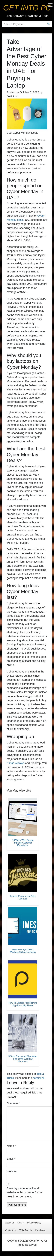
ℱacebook (40, 1230)
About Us (9, 1222)
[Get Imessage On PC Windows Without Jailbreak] (22, 926)
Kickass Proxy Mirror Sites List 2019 (23, 897)
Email (11, 1158)
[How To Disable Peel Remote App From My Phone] (22, 979)
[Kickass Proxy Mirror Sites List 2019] (22, 873)
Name (11, 1145)
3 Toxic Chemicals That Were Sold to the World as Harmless (22, 1059)
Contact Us (10, 1230)
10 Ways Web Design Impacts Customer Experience (22, 843)
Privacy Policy (34, 1222)
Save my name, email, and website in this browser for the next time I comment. (24, 1192)
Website (11, 1171)
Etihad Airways (15, 763)
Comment (13, 1103)
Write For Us (25, 1230)
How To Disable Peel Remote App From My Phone (23, 1004)
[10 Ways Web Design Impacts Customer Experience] (22, 817)
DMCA (20, 1222)
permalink (38, 1077)
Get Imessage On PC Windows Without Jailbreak (23, 950)
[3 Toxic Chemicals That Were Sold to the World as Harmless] (22, 1033)
